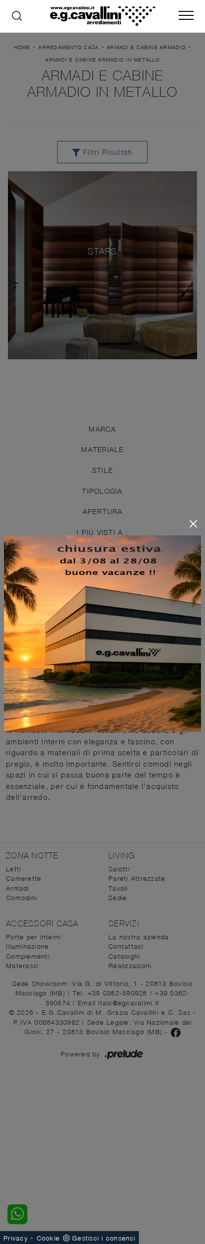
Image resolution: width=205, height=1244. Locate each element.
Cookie (48, 1238)
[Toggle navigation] (186, 16)
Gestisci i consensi (103, 1238)
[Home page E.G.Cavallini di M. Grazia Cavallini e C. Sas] (102, 16)
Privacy (15, 1238)
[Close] (193, 523)
